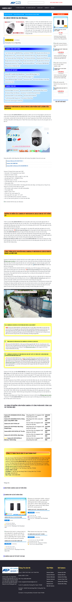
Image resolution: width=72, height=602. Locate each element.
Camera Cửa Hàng (62, 577)
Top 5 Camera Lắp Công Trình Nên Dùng (14, 58)
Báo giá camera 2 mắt (10, 55)
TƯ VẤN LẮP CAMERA (20, 7)
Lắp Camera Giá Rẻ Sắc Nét (26, 90)
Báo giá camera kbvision (42, 55)
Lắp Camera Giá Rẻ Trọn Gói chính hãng (14, 95)
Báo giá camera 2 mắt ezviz (43, 60)
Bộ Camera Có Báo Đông (27, 98)
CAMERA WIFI (40, 7)
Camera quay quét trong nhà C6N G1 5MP (37, 509)
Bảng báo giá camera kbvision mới (28, 60)
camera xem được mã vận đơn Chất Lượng (26, 55)
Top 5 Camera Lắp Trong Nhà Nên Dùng (14, 53)
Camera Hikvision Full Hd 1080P (32, 14)
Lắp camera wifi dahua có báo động (41, 79)
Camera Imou (50, 581)
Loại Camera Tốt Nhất (29, 53)
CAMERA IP (47, 7)
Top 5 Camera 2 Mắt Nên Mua (42, 63)
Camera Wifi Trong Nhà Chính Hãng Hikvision (15, 74)
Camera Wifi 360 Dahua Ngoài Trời (25, 76)
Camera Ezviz (50, 583)
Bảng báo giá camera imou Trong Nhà (13, 63)
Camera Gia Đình (62, 572)
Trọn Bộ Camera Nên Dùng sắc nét (13, 98)
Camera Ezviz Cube (9, 82)
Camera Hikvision (51, 577)
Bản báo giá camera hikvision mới (42, 53)
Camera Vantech (51, 579)
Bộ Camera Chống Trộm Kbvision (12, 93)
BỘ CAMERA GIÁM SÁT (30, 7)
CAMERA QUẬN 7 (7, 8)
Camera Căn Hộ (61, 574)
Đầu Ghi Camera (50, 586)
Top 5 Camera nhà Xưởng (29, 58)
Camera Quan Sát (8, 14)
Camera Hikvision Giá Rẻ (18, 14)
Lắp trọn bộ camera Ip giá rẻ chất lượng (14, 100)
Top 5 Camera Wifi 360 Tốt (11, 76)
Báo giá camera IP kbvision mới (43, 58)
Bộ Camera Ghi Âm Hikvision (30, 95)
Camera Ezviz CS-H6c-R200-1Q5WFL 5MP (13, 540)
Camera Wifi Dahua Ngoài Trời (32, 74)
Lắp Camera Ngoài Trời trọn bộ (12, 90)
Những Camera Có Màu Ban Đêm (12, 65)
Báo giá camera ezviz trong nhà (12, 60)
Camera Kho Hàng (62, 583)
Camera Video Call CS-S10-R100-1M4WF (13, 517)
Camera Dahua (50, 572)
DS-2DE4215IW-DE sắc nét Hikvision (15, 18)
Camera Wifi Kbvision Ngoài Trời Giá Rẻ (13, 79)
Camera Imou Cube (27, 79)
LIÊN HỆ (52, 7)
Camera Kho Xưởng (62, 581)
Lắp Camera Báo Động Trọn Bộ (40, 90)
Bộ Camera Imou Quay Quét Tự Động (36, 534)
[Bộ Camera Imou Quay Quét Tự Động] (37, 531)
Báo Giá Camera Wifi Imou (28, 63)
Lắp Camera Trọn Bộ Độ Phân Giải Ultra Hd (30, 93)
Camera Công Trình (62, 579)
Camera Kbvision (51, 574)
